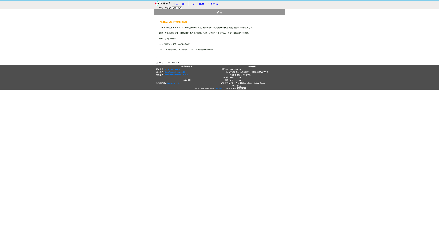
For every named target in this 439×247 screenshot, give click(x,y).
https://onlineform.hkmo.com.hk (176, 75)
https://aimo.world (172, 83)
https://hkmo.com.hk (172, 69)
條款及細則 (219, 88)
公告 (192, 4)
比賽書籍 (213, 4)
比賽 (201, 4)
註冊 (184, 4)
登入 (175, 4)
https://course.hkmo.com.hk (175, 72)
